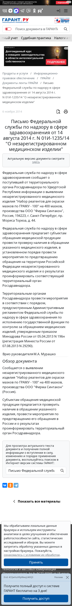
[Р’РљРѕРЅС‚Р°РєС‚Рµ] (4, 485)
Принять (36, 562)
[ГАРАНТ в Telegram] (22, 10)
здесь (36, 162)
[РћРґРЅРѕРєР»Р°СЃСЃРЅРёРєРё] (10, 485)
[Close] (67, 577)
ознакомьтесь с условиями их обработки (32, 555)
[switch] (8, 29)
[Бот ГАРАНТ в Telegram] (28, 10)
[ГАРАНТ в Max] (16, 10)
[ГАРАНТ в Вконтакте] (4, 10)
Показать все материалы (39, 501)
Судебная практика (36, 38)
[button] (58, 10)
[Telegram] (16, 485)
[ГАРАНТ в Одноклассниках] (34, 10)
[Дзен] (10, 11)
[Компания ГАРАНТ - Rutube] (40, 10)
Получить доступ (36, 598)
